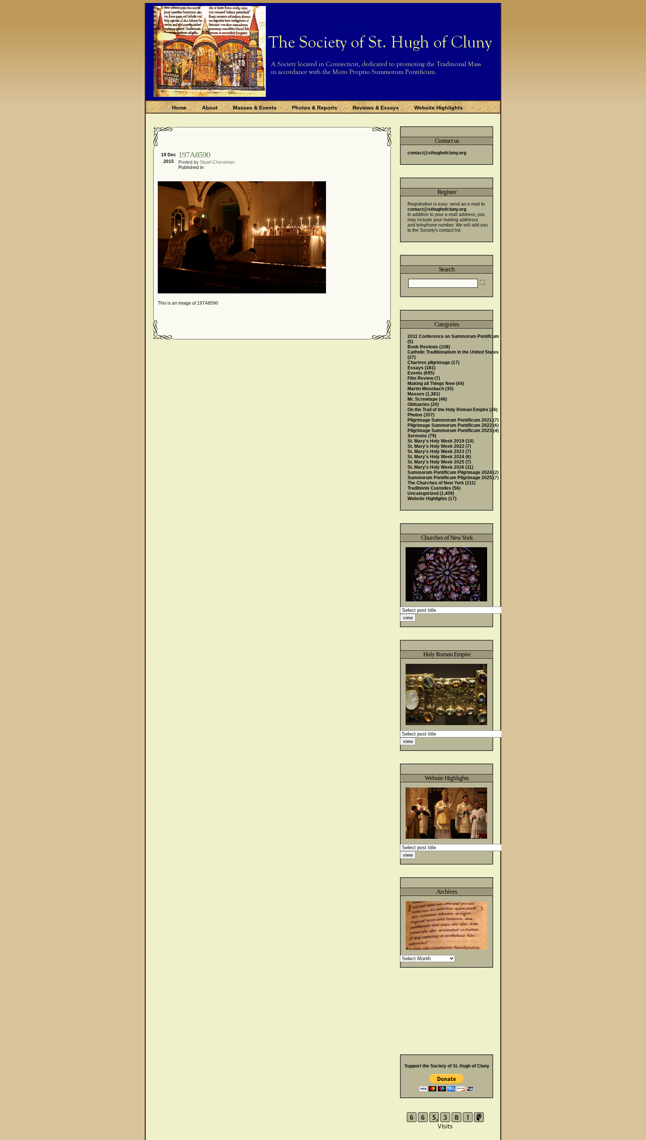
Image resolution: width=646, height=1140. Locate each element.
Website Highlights (438, 108)
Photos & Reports (314, 108)
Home (179, 108)
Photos (414, 415)
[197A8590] (243, 292)
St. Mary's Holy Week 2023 (435, 451)
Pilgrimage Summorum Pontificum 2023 (449, 430)
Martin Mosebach (425, 388)
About (210, 108)
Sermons (417, 435)
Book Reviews (422, 346)
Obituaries (418, 404)
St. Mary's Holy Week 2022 (435, 446)
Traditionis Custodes (429, 488)
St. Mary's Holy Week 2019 (435, 441)
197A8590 (194, 154)
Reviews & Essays (376, 108)
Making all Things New (431, 383)
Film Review (420, 378)
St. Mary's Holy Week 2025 (435, 462)
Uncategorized (423, 493)
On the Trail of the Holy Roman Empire (447, 409)
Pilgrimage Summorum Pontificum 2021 (449, 420)
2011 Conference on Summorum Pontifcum (453, 336)
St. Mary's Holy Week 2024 (435, 456)
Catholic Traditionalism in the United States (453, 352)
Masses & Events (255, 108)
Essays (415, 367)
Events (414, 373)
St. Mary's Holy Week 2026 (435, 467)
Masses (415, 394)
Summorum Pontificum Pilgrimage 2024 (449, 472)
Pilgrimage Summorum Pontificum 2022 (449, 425)
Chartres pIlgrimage (428, 362)
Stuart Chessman (217, 162)
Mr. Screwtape (422, 399)
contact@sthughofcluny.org (436, 152)
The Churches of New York (435, 483)
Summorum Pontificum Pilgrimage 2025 (449, 477)
